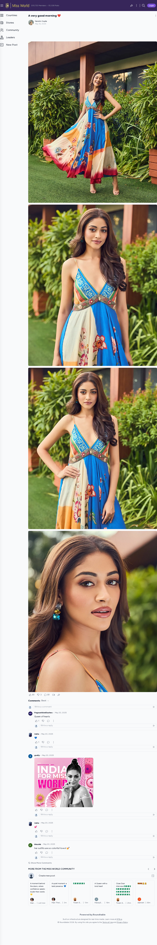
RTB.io (119, 919)
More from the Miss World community (51, 869)
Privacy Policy (122, 922)
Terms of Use (107, 922)
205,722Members (38, 5)
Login (151, 5)
